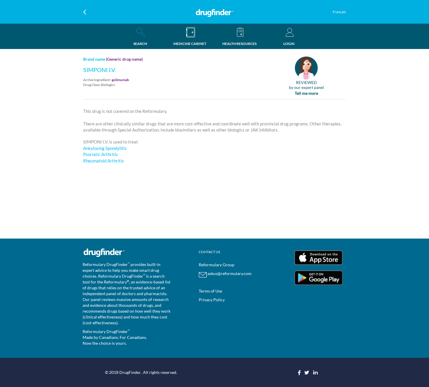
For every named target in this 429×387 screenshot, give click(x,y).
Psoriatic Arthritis (100, 154)
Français (339, 12)
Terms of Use (210, 290)
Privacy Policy (212, 299)
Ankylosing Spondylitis (105, 148)
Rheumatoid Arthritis (103, 160)
